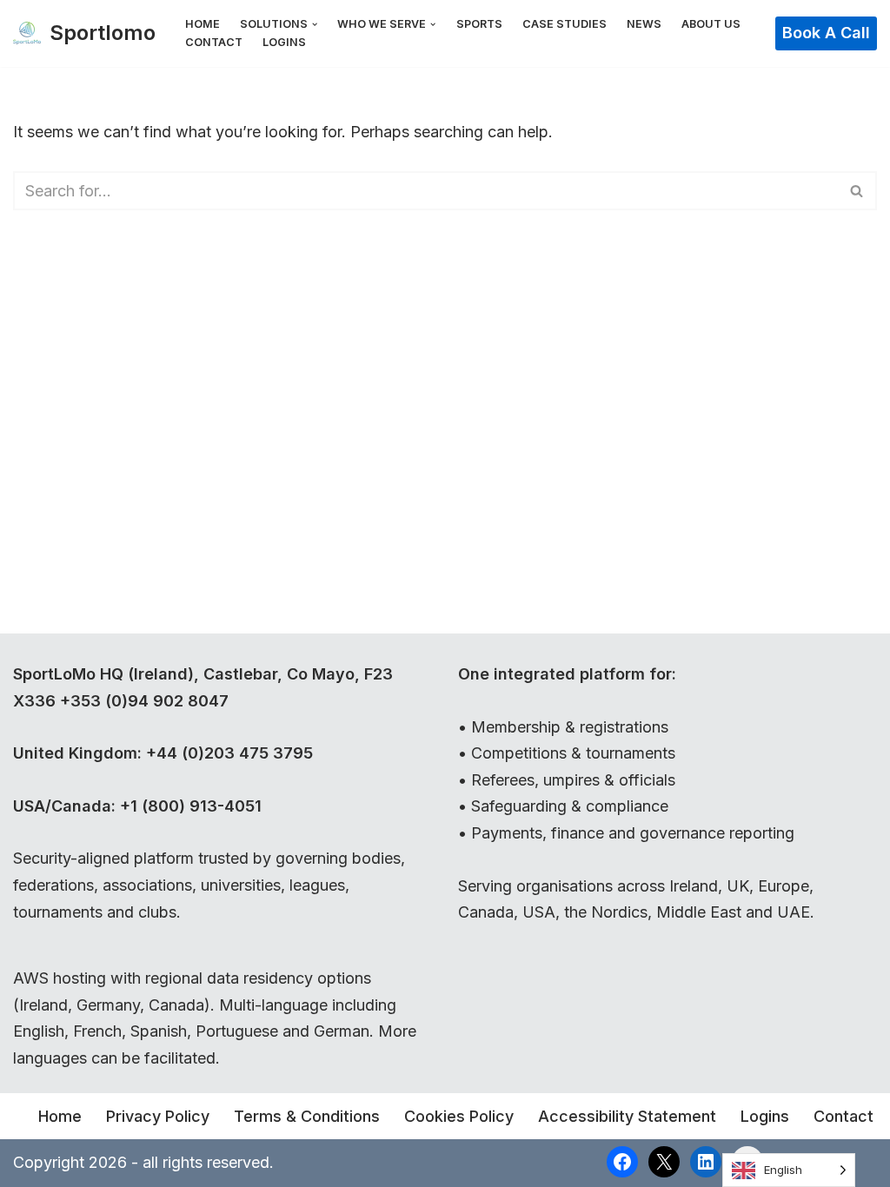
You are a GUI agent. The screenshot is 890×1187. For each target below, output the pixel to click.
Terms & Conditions (307, 1116)
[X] (664, 1161)
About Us (711, 23)
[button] (314, 24)
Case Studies (564, 23)
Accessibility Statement (627, 1116)
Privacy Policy (157, 1116)
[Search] (857, 190)
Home (202, 23)
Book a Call (826, 32)
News (644, 23)
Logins (284, 42)
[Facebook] (622, 1161)
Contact (213, 42)
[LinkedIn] (705, 1161)
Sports (479, 23)
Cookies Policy (459, 1116)
